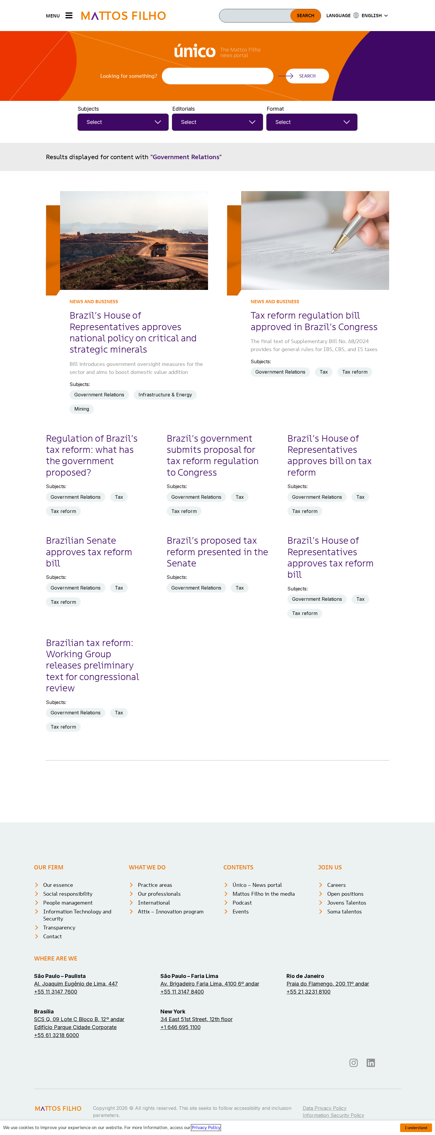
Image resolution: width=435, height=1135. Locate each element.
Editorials (183, 109)
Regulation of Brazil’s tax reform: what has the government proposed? (92, 455)
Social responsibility (68, 893)
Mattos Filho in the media (264, 893)
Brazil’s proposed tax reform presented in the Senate (217, 552)
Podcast (242, 902)
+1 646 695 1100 (180, 1027)
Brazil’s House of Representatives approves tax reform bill (330, 557)
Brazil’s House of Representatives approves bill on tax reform (329, 455)
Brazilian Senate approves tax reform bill (89, 552)
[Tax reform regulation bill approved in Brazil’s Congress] (315, 240)
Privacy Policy (206, 1127)
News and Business (94, 301)
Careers (336, 884)
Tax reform (355, 372)
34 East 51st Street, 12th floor (196, 1019)
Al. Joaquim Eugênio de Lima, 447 (76, 984)
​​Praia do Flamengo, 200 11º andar (327, 984)
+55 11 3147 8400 (182, 992)
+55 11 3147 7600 (55, 992)
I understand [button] (416, 1127)
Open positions (345, 893)
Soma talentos (344, 911)
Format (275, 109)
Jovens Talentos (346, 902)
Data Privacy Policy (325, 1108)
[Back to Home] (123, 15)
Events (241, 911)
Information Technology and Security (77, 915)
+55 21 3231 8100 (308, 992)
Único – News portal (257, 884)
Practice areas (155, 884)
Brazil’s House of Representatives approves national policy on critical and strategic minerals (133, 332)
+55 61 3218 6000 (56, 1035)
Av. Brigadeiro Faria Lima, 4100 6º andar (209, 984)
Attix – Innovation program (171, 911)
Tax (324, 372)
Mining (81, 409)
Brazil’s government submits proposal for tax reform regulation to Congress (213, 455)
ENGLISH (372, 15)
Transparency (59, 927)
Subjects (88, 109)
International (154, 902)
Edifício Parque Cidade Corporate (75, 1027)
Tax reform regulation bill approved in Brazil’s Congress (314, 320)
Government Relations (99, 395)
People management (68, 902)
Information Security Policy (333, 1115)
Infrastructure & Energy (165, 395)
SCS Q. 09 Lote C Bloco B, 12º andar (79, 1019)
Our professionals (159, 893)
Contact (52, 936)
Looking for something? (128, 76)
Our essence (58, 884)
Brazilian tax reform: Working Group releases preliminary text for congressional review (92, 665)
